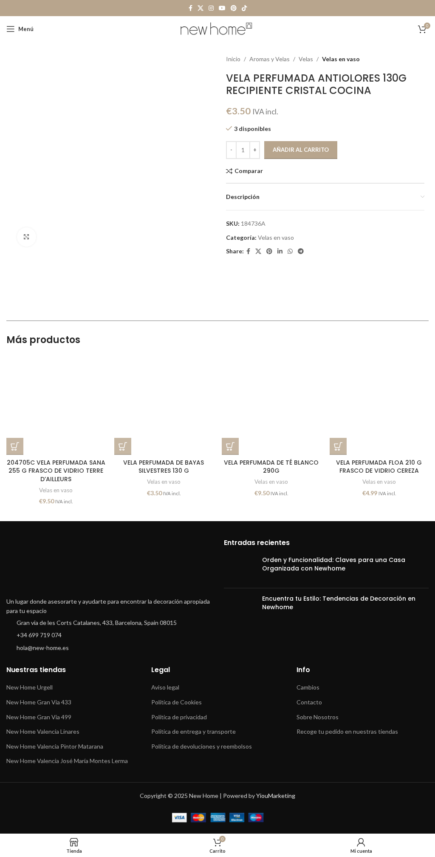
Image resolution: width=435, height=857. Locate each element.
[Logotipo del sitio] (218, 28)
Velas (306, 58)
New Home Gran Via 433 (38, 702)
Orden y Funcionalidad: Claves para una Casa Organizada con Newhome (333, 564)
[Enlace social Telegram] (300, 251)
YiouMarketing (275, 795)
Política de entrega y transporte (193, 731)
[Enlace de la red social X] (200, 8)
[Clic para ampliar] (26, 237)
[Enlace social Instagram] (211, 8)
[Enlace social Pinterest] (233, 8)
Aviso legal (165, 687)
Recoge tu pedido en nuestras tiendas (347, 731)
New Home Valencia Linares (42, 731)
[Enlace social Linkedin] (280, 251)
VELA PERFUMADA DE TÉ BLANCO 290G (271, 466)
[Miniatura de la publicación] (240, 569)
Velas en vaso (341, 58)
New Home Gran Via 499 (38, 717)
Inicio (233, 58)
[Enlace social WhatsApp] (290, 251)
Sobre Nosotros (318, 717)
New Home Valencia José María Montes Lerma (67, 760)
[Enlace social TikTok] (244, 8)
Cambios (308, 687)
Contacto (309, 702)
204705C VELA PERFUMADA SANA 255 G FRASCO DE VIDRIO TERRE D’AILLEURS (56, 470)
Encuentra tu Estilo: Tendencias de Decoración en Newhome (338, 602)
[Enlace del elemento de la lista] (108, 622)
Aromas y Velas (269, 58)
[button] (14, 446)
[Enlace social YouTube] (222, 8)
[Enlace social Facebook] (190, 8)
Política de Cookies (176, 702)
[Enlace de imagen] (91, 565)
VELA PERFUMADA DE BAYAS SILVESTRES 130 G (163, 466)
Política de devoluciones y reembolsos (201, 746)
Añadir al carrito (301, 149)
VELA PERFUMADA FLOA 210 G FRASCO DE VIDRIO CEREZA (379, 466)
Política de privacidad (179, 717)
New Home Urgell (29, 687)
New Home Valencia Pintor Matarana (54, 746)
